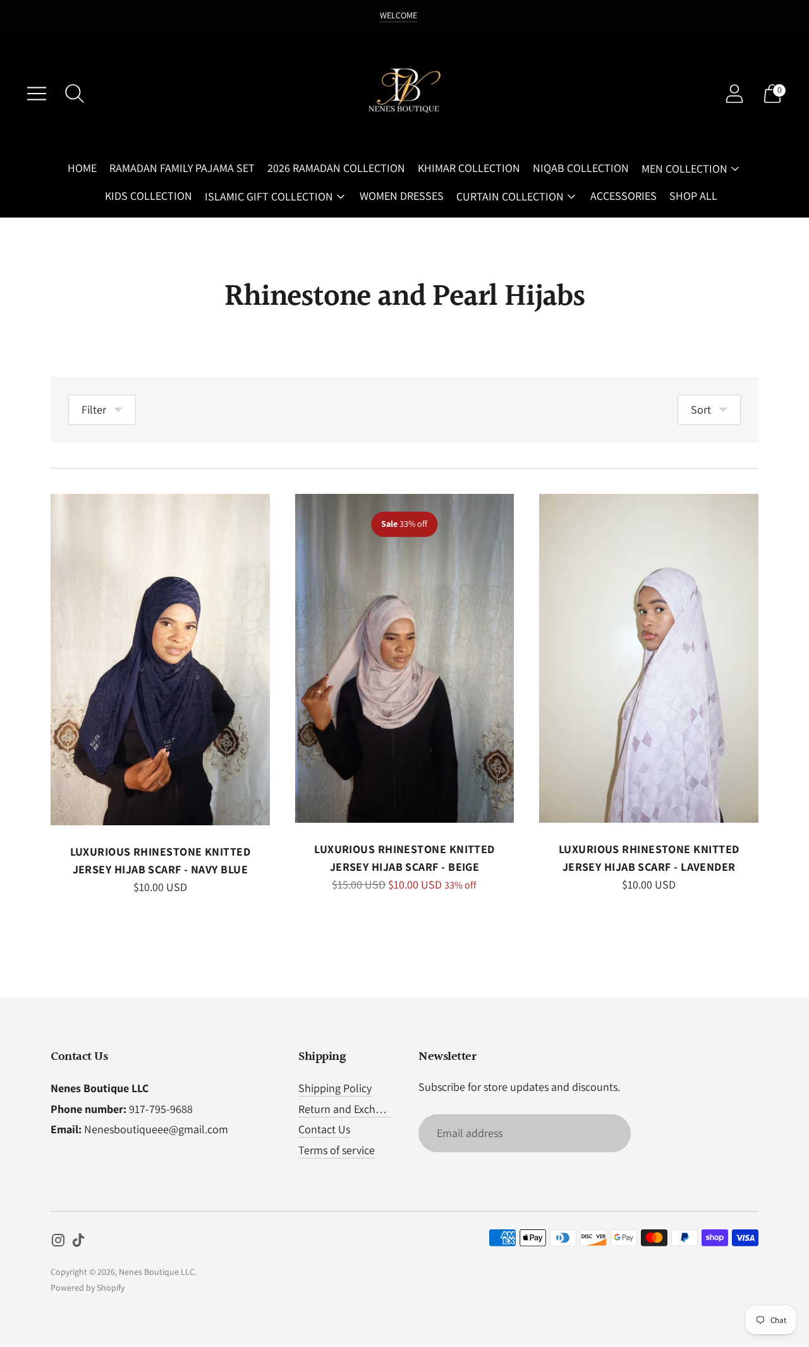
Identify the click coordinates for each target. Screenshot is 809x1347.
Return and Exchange (348, 1109)
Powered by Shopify (88, 1287)
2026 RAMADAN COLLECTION (336, 168)
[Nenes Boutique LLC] (404, 93)
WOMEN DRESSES (402, 195)
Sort (701, 409)
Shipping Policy (335, 1088)
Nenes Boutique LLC (157, 1271)
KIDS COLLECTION (148, 195)
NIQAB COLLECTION (581, 168)
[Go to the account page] (734, 93)
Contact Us (324, 1129)
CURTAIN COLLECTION (510, 196)
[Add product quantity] (61, 889)
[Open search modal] (74, 93)
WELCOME (398, 15)
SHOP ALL (693, 195)
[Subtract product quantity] (100, 889)
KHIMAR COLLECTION (469, 168)
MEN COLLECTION (684, 168)
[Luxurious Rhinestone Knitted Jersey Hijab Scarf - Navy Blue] (160, 659)
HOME (82, 168)
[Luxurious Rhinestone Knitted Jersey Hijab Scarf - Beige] (404, 658)
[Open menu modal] (36, 93)
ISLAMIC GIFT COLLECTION (269, 196)
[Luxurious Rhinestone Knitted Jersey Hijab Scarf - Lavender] (648, 658)
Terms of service (336, 1150)
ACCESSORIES (623, 195)
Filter (94, 409)
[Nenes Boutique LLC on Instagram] (58, 1243)
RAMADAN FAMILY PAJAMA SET (182, 168)
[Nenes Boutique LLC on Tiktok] (78, 1243)
